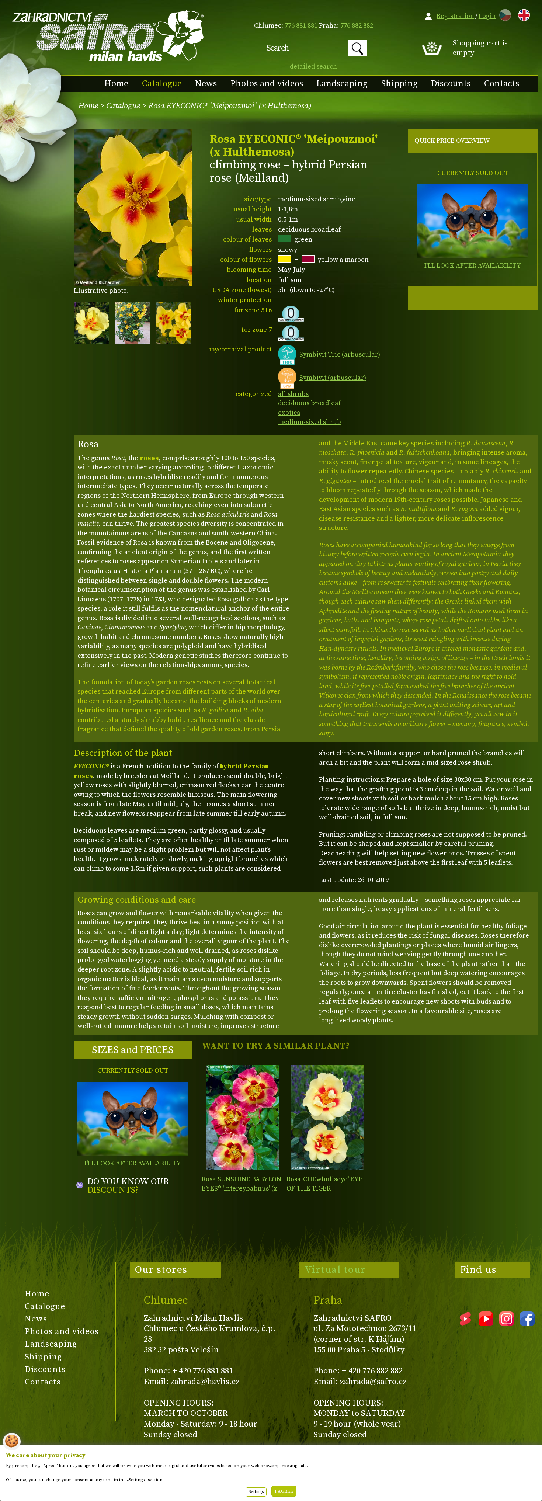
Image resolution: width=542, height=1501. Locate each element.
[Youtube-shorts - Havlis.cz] (465, 1323)
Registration (455, 16)
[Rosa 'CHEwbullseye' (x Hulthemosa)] (327, 1117)
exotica (289, 413)
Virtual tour (335, 1270)
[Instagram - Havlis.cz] (506, 1323)
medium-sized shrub (309, 422)
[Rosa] (242, 1117)
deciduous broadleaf (309, 403)
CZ (503, 14)
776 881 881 (301, 25)
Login (487, 16)
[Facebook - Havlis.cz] (527, 1323)
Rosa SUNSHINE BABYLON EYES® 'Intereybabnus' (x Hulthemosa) (241, 1188)
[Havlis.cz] (108, 35)
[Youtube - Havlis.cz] (486, 1323)
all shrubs (293, 394)
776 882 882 (356, 25)
